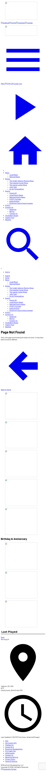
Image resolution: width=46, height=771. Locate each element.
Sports (7, 191)
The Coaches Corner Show (18, 183)
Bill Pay (12, 211)
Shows (7, 179)
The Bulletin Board (11, 215)
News (7, 173)
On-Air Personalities (16, 189)
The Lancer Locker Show (18, 185)
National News (14, 177)
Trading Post (9, 218)
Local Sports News (16, 195)
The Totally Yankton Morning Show (21, 181)
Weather (8, 220)
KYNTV (7, 205)
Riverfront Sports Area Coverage (21, 203)
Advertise (12, 209)
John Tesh (13, 187)
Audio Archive (14, 201)
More (2, 637)
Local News (13, 175)
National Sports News (17, 197)
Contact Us (9, 207)
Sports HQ (13, 193)
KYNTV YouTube (15, 199)
